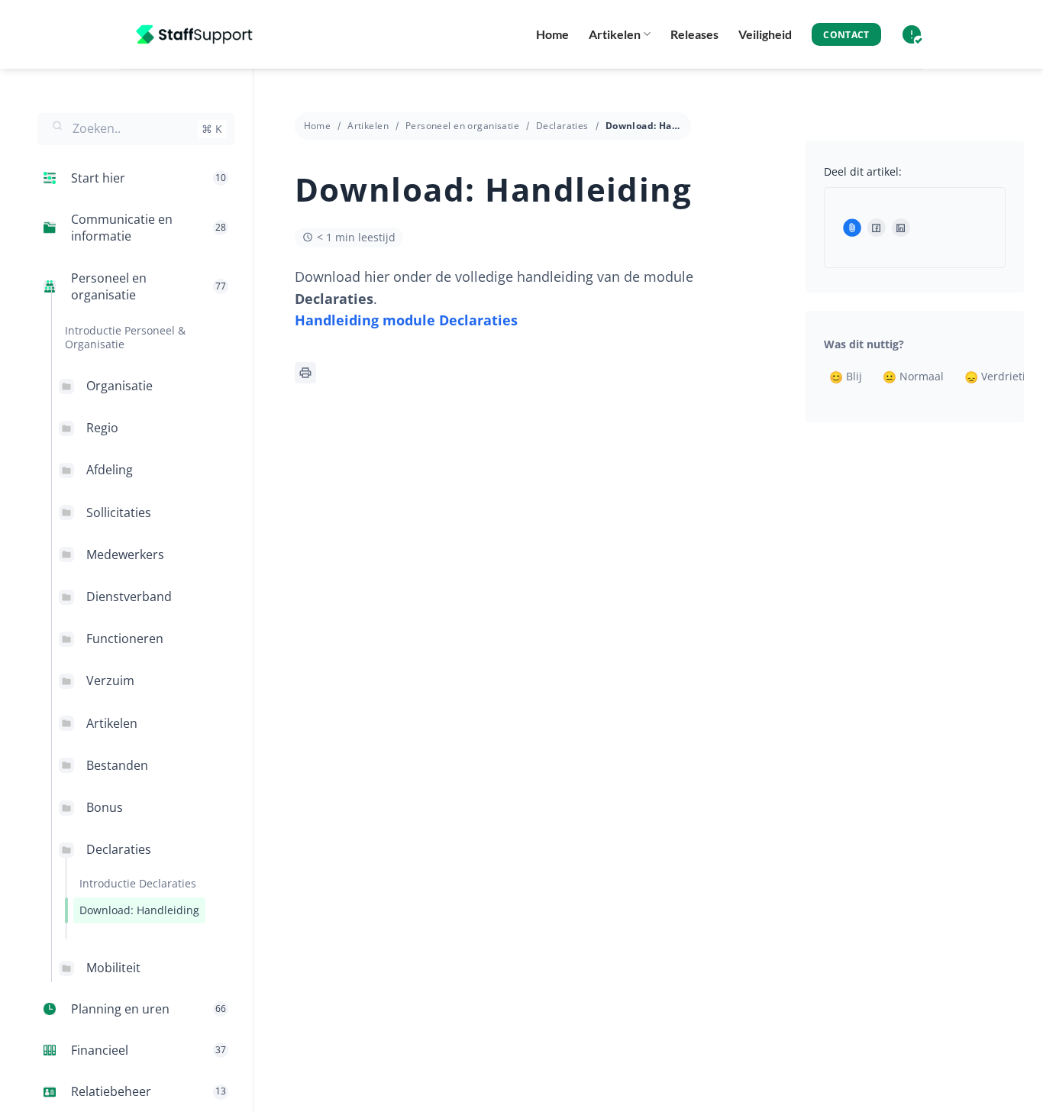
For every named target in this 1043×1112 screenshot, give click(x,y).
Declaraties (118, 849)
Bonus (104, 807)
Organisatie (119, 385)
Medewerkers (125, 554)
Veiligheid (765, 34)
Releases (694, 34)
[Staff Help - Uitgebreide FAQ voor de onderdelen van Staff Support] (197, 34)
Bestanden (117, 765)
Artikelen (615, 34)
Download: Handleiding (139, 910)
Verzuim (110, 680)
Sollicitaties (118, 512)
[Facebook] (876, 227)
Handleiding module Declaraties (406, 320)
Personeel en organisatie (462, 125)
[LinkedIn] (901, 227)
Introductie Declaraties (137, 883)
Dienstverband (129, 596)
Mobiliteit (113, 967)
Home (552, 34)
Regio (102, 427)
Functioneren (124, 638)
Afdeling (109, 469)
